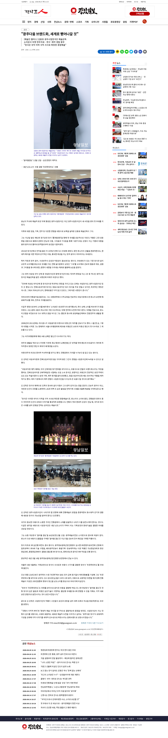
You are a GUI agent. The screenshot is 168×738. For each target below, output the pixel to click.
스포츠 (79, 21)
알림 (125, 21)
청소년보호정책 (81, 718)
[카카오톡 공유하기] (117, 51)
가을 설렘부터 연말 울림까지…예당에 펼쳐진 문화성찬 (62, 658)
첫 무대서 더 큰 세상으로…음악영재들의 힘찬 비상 (60, 703)
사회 (49, 21)
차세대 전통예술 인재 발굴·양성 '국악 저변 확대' (59, 683)
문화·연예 (68, 21)
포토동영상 (115, 21)
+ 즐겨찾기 (24, 2)
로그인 (136, 2)
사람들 (105, 21)
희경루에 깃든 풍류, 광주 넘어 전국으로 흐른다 (58, 654)
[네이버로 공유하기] (127, 51)
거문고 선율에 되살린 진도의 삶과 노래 (55, 666)
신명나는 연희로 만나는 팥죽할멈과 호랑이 (57, 695)
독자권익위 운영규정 (50, 718)
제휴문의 (122, 718)
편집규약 (149, 718)
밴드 (148, 3)
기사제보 (140, 718)
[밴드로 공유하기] (122, 51)
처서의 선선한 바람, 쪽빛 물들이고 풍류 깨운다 (58, 707)
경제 (36, 21)
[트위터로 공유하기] (131, 51)
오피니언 (95, 21)
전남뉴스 (58, 21)
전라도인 (121, 2)
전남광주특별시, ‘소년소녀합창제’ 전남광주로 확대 (60, 687)
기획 (87, 21)
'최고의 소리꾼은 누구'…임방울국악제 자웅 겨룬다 (60, 674)
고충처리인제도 (95, 718)
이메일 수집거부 (110, 718)
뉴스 (116, 62)
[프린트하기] (145, 51)
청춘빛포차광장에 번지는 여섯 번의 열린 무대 (58, 650)
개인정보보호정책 (67, 718)
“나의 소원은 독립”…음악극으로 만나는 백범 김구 (60, 662)
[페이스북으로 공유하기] (136, 51)
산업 (43, 21)
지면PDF (134, 21)
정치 (29, 21)
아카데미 (129, 2)
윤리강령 (28, 718)
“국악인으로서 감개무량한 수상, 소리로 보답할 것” (60, 699)
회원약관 (37, 718)
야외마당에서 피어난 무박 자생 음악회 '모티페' (58, 691)
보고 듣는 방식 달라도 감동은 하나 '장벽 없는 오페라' (61, 670)
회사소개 (19, 718)
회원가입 (143, 2)
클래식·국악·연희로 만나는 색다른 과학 (56, 679)
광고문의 (131, 718)
